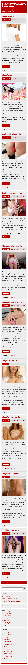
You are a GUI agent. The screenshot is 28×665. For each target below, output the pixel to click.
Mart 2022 (6, 620)
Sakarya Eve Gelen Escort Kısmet (12, 417)
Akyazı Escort (7, 632)
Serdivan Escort (8, 656)
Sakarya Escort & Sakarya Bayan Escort (14, 5)
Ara (3, 587)
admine (14, 78)
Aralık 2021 (7, 625)
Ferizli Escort (7, 639)
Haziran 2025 (7, 613)
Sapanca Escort (8, 655)
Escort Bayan (10, 188)
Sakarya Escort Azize (8, 75)
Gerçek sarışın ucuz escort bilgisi (12, 193)
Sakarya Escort (11, 70)
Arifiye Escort (7, 634)
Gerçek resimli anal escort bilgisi (12, 134)
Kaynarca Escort (8, 648)
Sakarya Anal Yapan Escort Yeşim (12, 302)
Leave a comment (7, 22)
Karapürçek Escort (8, 644)
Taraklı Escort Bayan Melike (10, 530)
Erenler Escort (7, 636)
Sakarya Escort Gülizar (9, 16)
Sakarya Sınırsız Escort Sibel (10, 473)
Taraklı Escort (10, 578)
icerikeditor (14, 19)
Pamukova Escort (8, 651)
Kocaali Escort (7, 649)
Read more (6, 66)
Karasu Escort (7, 646)
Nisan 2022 (7, 618)
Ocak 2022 (7, 624)
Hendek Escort (7, 643)
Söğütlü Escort (7, 658)
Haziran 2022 (7, 615)
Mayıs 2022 (7, 617)
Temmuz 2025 (7, 612)
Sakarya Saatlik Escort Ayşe (10, 360)
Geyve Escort (7, 641)
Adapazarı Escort (8, 631)
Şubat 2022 (7, 622)
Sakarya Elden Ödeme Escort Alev (12, 245)
